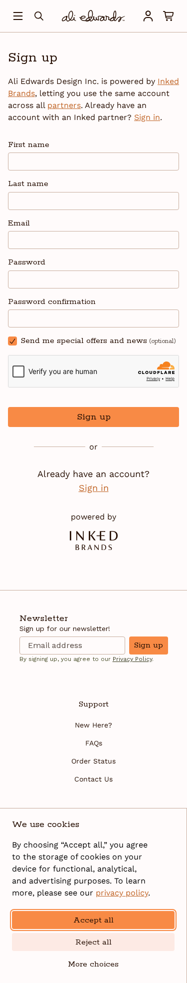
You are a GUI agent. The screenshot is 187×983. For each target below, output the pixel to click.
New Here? (93, 725)
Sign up (94, 417)
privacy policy (122, 893)
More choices (93, 964)
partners (64, 105)
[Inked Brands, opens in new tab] (94, 540)
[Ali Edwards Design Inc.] (93, 16)
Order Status (93, 761)
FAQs (93, 743)
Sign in (147, 117)
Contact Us (93, 779)
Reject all (93, 942)
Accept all (93, 920)
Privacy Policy (132, 659)
